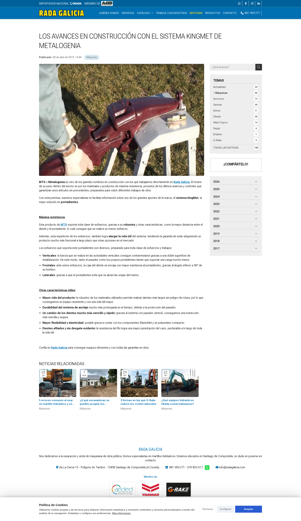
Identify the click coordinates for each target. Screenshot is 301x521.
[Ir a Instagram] (252, 3)
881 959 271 (177, 467)
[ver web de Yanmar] (150, 489)
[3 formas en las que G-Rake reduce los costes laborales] (139, 383)
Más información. (121, 513)
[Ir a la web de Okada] (76, 3)
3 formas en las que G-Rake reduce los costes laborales (138, 402)
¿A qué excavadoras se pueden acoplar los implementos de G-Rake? (96, 402)
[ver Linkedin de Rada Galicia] (258, 3)
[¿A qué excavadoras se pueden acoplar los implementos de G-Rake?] (98, 383)
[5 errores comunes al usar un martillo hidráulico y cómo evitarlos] (57, 383)
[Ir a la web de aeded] (122, 489)
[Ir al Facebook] (246, 3)
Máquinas (91, 57)
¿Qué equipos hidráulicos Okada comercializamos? (177, 402)
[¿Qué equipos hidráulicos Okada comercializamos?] (180, 383)
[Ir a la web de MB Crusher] (107, 3)
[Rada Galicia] (61, 13)
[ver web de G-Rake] (178, 489)
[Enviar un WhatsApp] (239, 3)
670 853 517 (195, 467)
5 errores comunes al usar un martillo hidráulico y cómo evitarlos (57, 402)
